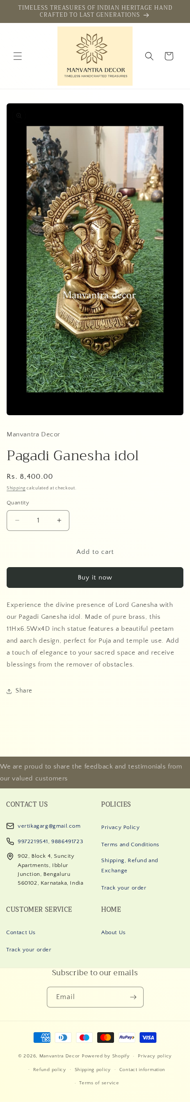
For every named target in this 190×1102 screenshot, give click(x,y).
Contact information (142, 1069)
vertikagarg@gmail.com (49, 826)
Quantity (18, 503)
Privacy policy (155, 1056)
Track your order (124, 888)
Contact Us (21, 932)
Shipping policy (93, 1069)
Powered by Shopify (106, 1056)
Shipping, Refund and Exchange (129, 865)
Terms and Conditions (130, 844)
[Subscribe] (133, 997)
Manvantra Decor (60, 1056)
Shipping (16, 488)
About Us (113, 932)
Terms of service (99, 1083)
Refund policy (49, 1069)
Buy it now (95, 577)
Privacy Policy (120, 827)
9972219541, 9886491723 (50, 841)
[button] (17, 56)
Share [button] (23, 690)
